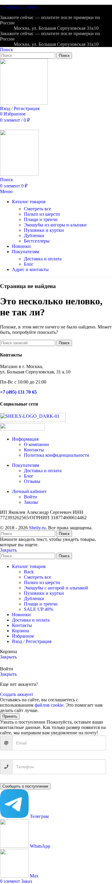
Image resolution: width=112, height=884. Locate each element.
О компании (36, 444)
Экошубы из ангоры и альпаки (55, 224)
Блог (28, 264)
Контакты (34, 449)
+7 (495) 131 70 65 (18, 7)
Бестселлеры (37, 240)
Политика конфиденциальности (56, 455)
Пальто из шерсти (42, 214)
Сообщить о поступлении (25, 786)
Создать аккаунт (16, 694)
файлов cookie (49, 705)
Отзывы (32, 481)
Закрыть (8, 550)
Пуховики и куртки (44, 230)
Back (29, 571)
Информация (25, 439)
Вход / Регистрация (31, 641)
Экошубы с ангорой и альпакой (56, 587)
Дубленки (34, 235)
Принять (9, 716)
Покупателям (25, 465)
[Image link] (33, 420)
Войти (30, 496)
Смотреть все (37, 208)
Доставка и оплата (43, 258)
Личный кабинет (29, 491)
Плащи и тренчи (41, 219)
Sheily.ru (37, 527)
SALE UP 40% (38, 609)
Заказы (31, 502)
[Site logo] (24, 103)
